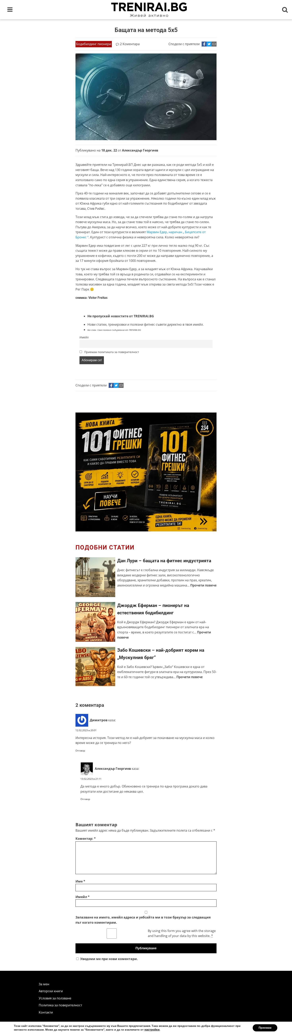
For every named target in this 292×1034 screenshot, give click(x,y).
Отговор (80, 750)
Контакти (46, 1012)
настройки (152, 1029)
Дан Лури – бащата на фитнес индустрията (164, 560)
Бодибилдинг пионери (93, 44)
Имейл (84, 337)
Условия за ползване (55, 998)
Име (80, 881)
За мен (44, 984)
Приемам (265, 1028)
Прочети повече (203, 585)
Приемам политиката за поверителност (111, 352)
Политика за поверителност (60, 1005)
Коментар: (85, 838)
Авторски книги (51, 991)
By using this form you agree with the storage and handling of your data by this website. (182, 933)
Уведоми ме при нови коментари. (109, 959)
